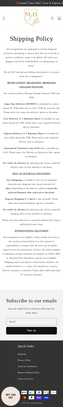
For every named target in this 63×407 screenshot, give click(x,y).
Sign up (31, 330)
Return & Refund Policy (29, 373)
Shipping (22, 354)
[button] (3, 18)
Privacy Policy (24, 360)
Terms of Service (26, 379)
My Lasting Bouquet (35, 403)
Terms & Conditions (27, 366)
